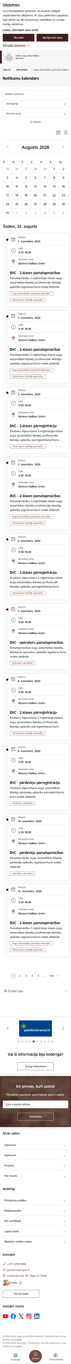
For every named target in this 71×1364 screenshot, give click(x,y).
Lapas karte (11, 1231)
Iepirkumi (10, 1155)
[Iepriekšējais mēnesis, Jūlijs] (7, 147)
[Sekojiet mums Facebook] (13, 1316)
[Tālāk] (63, 1028)
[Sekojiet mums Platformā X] (21, 1316)
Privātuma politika (15, 1200)
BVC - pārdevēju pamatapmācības (36, 852)
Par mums (10, 1176)
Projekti (9, 1165)
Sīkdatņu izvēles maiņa (18, 1241)
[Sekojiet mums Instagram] (29, 1316)
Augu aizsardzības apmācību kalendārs (31, 293)
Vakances (10, 1145)
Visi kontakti (21, 1293)
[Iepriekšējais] (8, 1028)
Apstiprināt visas (52, 37)
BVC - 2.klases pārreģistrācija (33, 426)
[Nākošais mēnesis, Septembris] (63, 147)
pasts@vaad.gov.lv (18, 1270)
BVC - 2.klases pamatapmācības (35, 273)
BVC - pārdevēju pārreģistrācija (35, 782)
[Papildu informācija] (20, 1282)
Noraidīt (18, 37)
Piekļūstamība (12, 1210)
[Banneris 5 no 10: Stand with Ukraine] (35, 1028)
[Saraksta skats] (66, 132)
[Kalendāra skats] (58, 132)
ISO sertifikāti (12, 1221)
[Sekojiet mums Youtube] (5, 1316)
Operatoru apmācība (22, 663)
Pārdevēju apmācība (22, 803)
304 (51, 975)
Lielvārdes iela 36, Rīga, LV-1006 (27, 1275)
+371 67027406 (16, 1264)
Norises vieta (13, 113)
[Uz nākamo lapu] (57, 976)
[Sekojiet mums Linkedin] (37, 1316)
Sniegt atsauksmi (35, 1066)
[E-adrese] (10, 1283)
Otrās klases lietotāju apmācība (27, 300)
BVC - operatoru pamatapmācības (36, 642)
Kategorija (12, 103)
